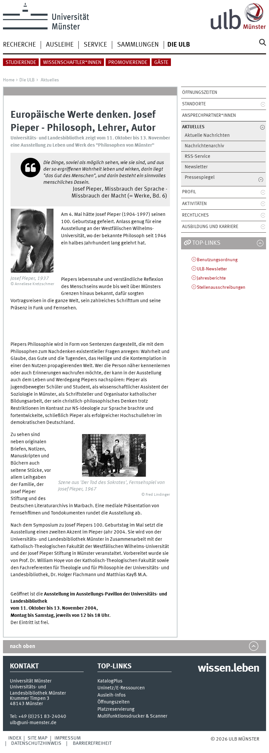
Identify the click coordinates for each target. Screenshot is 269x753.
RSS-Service (197, 156)
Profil (189, 192)
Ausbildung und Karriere (210, 226)
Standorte (194, 104)
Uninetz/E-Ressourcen (121, 688)
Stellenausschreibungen (221, 287)
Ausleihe (59, 45)
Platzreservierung (115, 709)
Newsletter (196, 167)
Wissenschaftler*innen (72, 62)
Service (95, 45)
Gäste (161, 62)
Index (14, 738)
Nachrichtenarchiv (204, 146)
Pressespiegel (200, 177)
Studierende (21, 62)
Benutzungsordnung (217, 260)
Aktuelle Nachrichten (207, 135)
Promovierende (127, 62)
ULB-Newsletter (212, 269)
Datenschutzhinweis (36, 743)
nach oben (22, 646)
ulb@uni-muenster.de (33, 722)
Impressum (67, 738)
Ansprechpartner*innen (209, 115)
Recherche (19, 45)
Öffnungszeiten (199, 92)
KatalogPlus (109, 681)
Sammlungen (138, 45)
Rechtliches (195, 215)
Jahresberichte (211, 278)
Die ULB (27, 80)
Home (8, 80)
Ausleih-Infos (111, 695)
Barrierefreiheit (92, 743)
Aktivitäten (194, 203)
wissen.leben (228, 669)
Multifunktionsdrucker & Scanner (132, 716)
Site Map (37, 738)
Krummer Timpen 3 (30, 698)
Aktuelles (50, 80)
